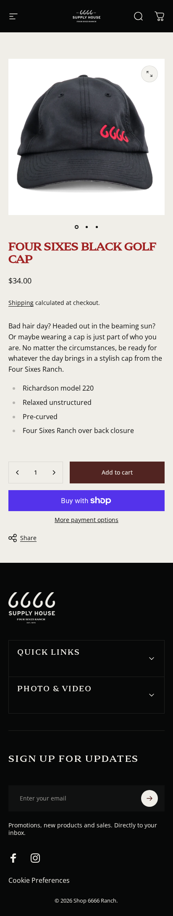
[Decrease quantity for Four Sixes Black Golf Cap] (17, 472)
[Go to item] (76, 227)
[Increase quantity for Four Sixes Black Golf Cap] (54, 472)
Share (28, 538)
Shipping (21, 303)
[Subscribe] (149, 798)
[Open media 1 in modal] (149, 74)
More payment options (86, 520)
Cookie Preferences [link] (39, 880)
